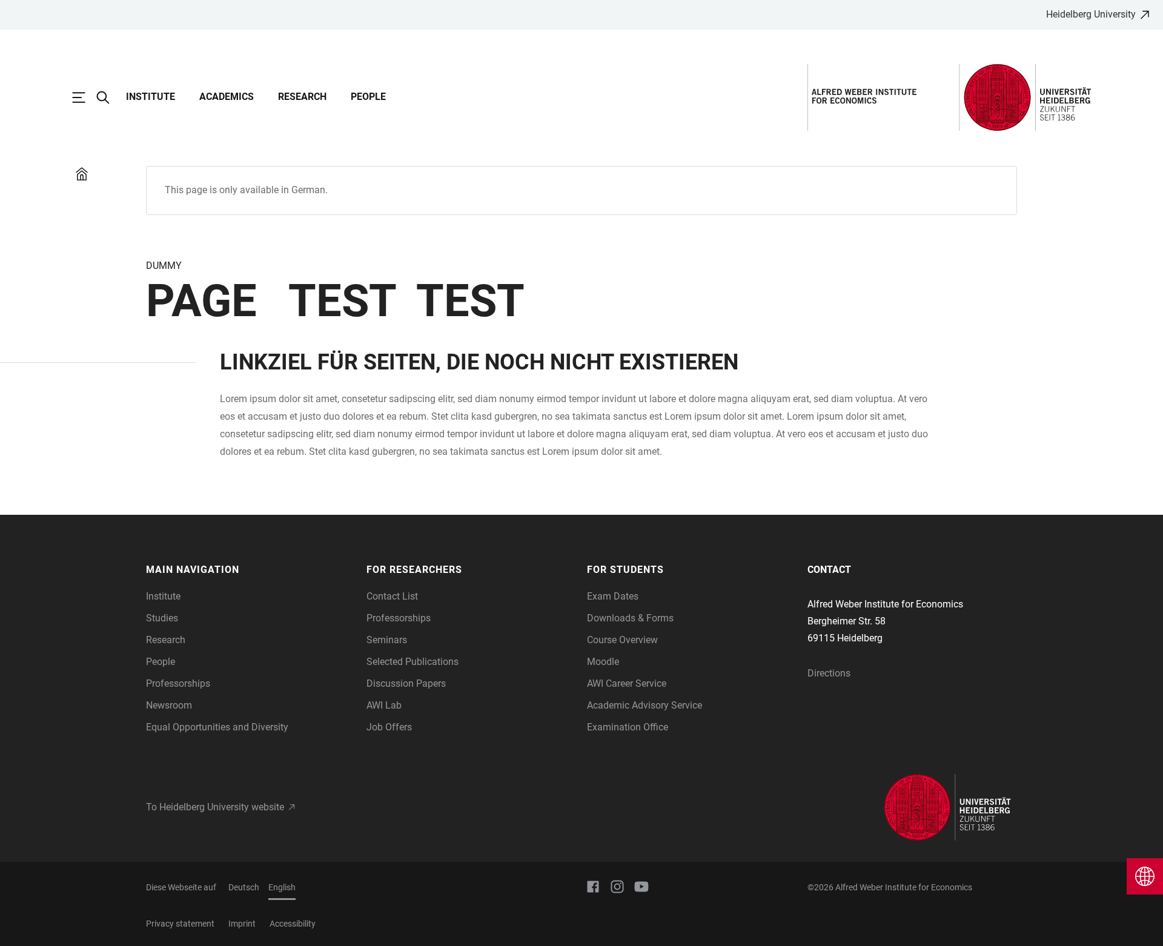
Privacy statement (180, 923)
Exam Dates (612, 596)
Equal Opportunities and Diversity (217, 727)
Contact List (392, 596)
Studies (162, 618)
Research (302, 96)
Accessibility (293, 923)
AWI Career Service (626, 683)
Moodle (603, 661)
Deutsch (243, 887)
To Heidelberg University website (215, 807)
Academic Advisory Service (644, 705)
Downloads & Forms (630, 618)
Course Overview (622, 640)
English (282, 887)
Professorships (178, 683)
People (368, 96)
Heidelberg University (1091, 14)
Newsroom (169, 705)
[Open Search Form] (109, 97)
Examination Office (627, 727)
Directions (828, 673)
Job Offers (389, 727)
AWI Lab (384, 705)
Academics (226, 96)
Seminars (386, 640)
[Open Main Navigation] (85, 97)
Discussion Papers (406, 683)
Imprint (242, 923)
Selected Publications (412, 661)
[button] (250, 570)
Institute (150, 96)
